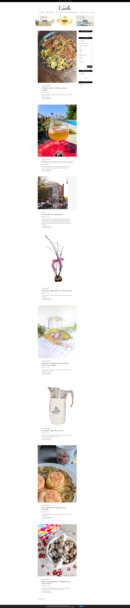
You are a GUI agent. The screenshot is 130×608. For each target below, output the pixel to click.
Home (57, 12)
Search (89, 66)
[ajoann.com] (65, 10)
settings (73, 606)
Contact (61, 12)
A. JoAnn (48, 92)
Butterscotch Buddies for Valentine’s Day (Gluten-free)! (56, 583)
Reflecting (81, 57)
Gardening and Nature (83, 45)
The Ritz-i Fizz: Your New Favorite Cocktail (57, 162)
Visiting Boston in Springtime (52, 214)
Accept (81, 606)
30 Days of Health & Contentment (71, 12)
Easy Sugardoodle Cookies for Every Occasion (54, 509)
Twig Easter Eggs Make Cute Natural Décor (57, 291)
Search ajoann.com (50, 12)
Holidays (80, 50)
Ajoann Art (82, 12)
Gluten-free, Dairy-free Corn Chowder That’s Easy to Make (55, 364)
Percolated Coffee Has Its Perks (53, 431)
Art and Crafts (45, 288)
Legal (88, 12)
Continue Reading (46, 98)
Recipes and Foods (46, 159)
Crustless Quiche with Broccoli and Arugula (54, 89)
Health (80, 48)
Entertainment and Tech (84, 43)
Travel (43, 212)
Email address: (81, 73)
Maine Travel (82, 62)
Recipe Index (41, 12)
